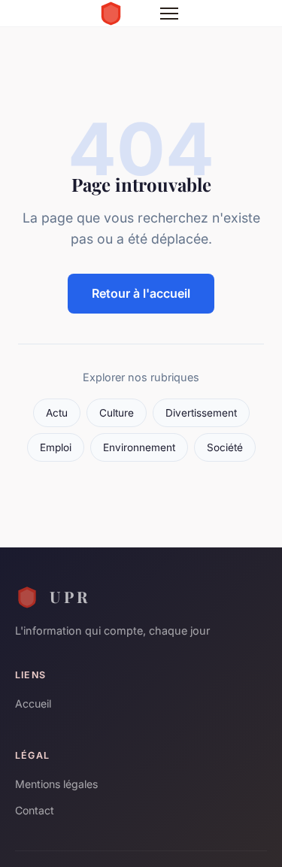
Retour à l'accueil (141, 293)
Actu (57, 413)
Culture (116, 413)
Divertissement (201, 413)
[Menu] (169, 14)
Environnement (139, 447)
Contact (34, 810)
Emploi (55, 447)
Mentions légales (56, 784)
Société (225, 447)
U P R (68, 596)
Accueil (33, 703)
